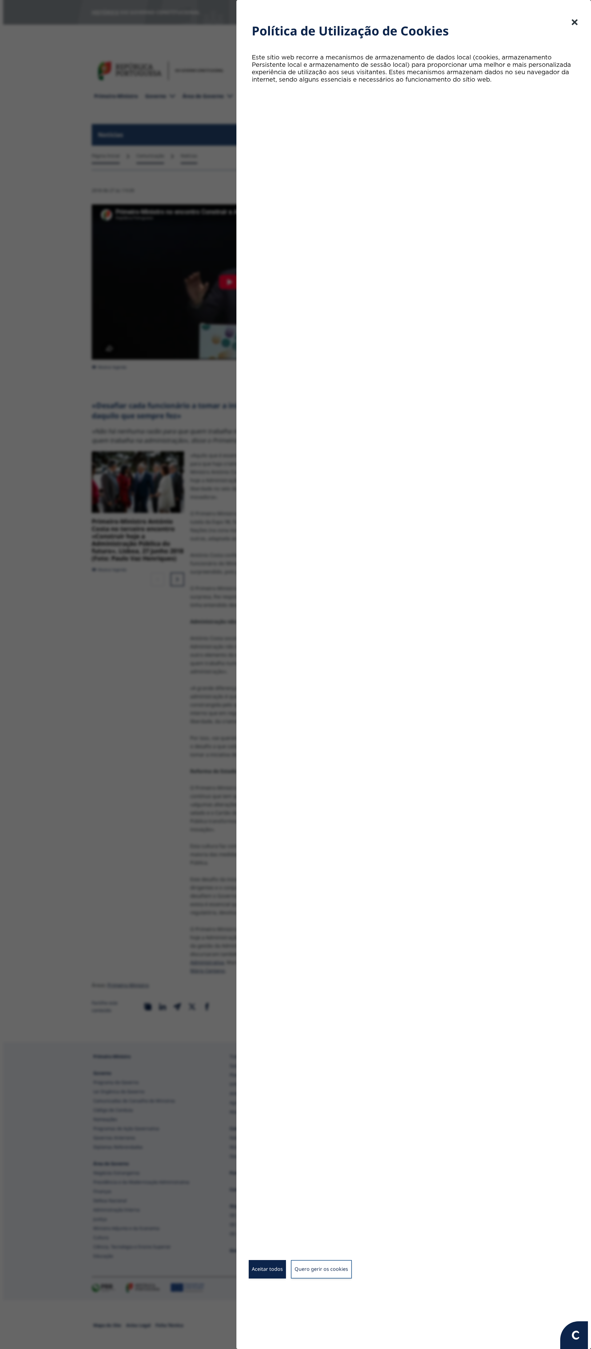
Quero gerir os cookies (321, 1269)
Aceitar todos (267, 1269)
